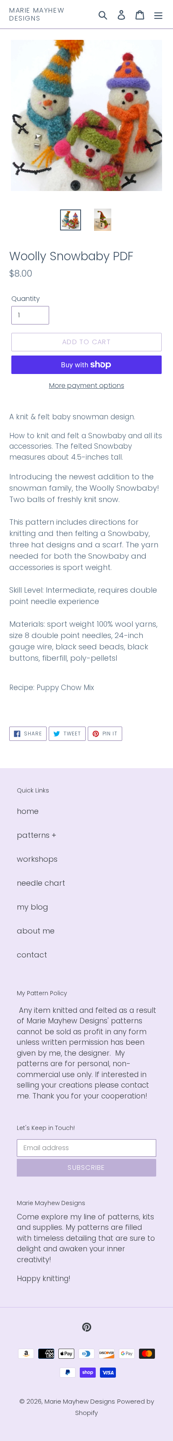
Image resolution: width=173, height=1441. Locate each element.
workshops (37, 859)
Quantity (25, 298)
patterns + (36, 835)
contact (32, 954)
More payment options (86, 385)
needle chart (41, 883)
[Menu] (158, 14)
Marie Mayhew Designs (36, 14)
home (28, 811)
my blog (32, 907)
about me (36, 931)
